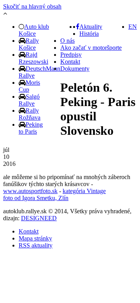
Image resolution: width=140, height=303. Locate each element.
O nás (67, 40)
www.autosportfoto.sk (30, 191)
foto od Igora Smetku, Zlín (35, 198)
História (89, 33)
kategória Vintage (84, 191)
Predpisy (71, 54)
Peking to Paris (31, 128)
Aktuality (90, 26)
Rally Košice (29, 44)
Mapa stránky (35, 238)
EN (132, 26)
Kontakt (70, 61)
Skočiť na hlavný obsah (32, 6)
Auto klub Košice (34, 30)
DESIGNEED (39, 218)
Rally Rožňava (29, 114)
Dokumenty (74, 68)
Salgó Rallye (29, 100)
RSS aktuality (35, 245)
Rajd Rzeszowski (33, 58)
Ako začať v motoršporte (91, 47)
